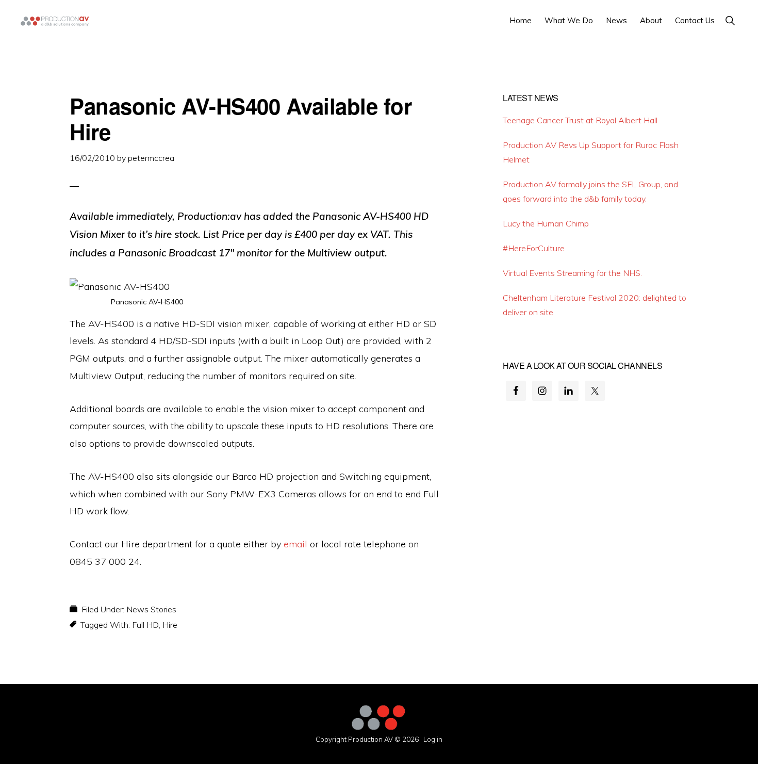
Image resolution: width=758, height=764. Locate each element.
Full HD (145, 625)
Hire (169, 625)
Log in (432, 739)
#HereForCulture (534, 248)
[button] (729, 20)
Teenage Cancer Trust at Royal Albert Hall (580, 120)
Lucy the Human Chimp (546, 223)
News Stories (151, 609)
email (295, 544)
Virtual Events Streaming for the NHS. (572, 273)
